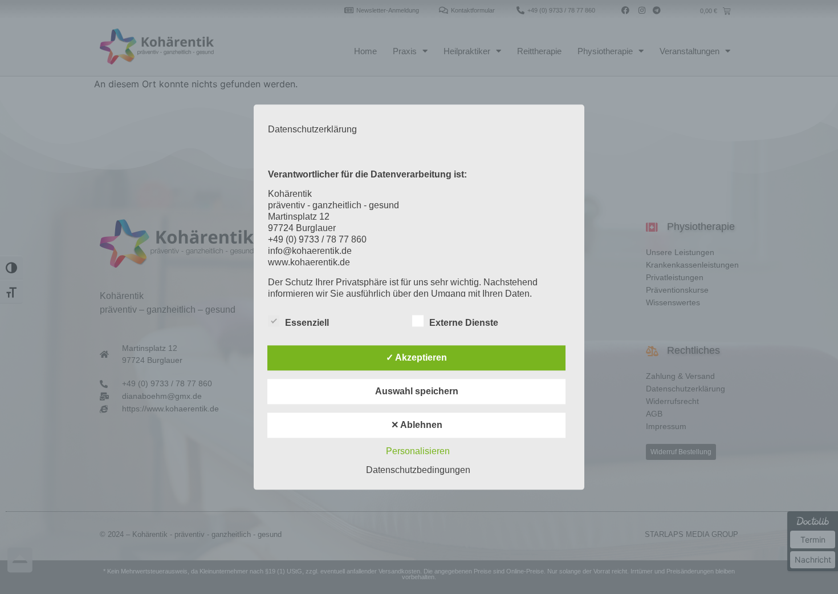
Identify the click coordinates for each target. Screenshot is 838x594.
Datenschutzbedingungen (418, 470)
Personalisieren (418, 451)
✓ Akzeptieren (416, 357)
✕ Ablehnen (416, 425)
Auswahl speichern (416, 391)
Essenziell (307, 323)
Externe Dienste (463, 323)
